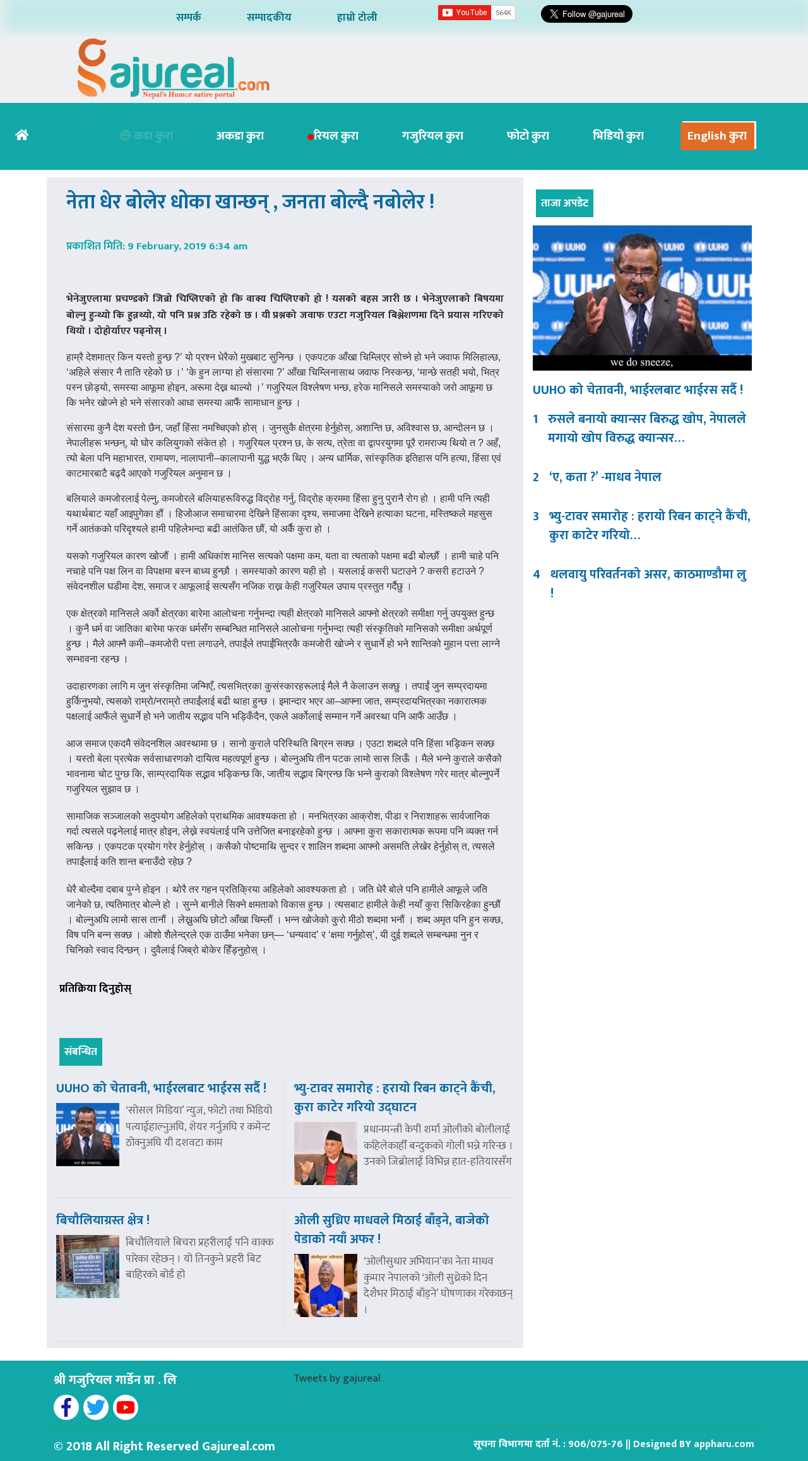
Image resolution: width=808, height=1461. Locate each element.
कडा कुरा (152, 136)
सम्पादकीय (269, 18)
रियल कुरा (336, 136)
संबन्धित (80, 1052)
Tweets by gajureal (337, 1378)
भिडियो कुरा (618, 136)
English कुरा (717, 136)
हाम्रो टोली (357, 18)
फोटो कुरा (528, 136)
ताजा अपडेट (564, 203)
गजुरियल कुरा (432, 136)
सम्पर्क (188, 18)
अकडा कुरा (240, 136)
